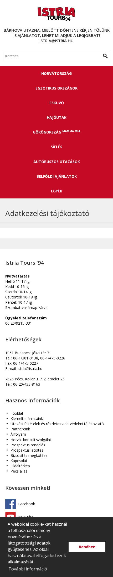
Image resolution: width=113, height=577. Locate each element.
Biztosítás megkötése (29, 455)
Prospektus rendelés (28, 445)
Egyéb (56, 190)
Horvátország (56, 73)
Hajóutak (56, 117)
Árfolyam (18, 434)
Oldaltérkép (20, 466)
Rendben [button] (87, 546)
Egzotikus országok (56, 88)
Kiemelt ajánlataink (27, 419)
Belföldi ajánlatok (57, 176)
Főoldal (17, 413)
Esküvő (56, 102)
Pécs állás (19, 471)
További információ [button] (27, 569)
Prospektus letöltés (27, 450)
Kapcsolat (19, 461)
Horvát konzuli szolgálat (31, 440)
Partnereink (20, 429)
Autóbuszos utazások (56, 161)
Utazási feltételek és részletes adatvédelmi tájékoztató (57, 424)
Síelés (56, 146)
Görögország (56, 132)
